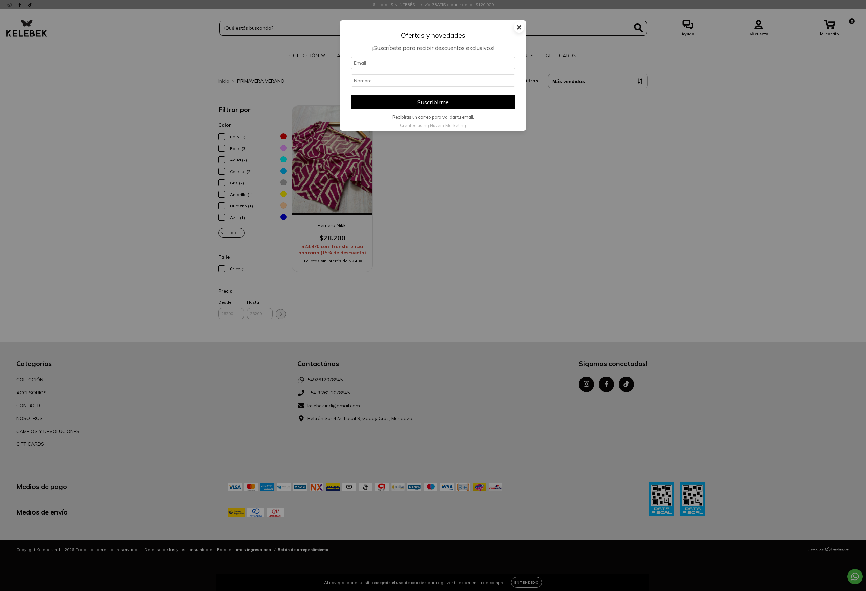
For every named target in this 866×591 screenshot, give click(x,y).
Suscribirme (433, 102)
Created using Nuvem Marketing (433, 125)
